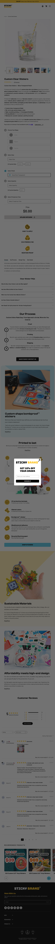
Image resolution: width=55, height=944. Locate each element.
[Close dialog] (39, 460)
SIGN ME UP (27, 481)
